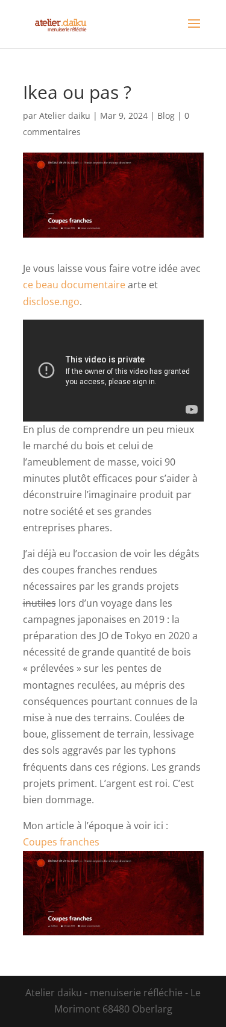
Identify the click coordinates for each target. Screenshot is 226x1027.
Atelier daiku (64, 115)
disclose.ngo (51, 301)
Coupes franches (61, 841)
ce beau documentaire (74, 284)
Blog (166, 115)
